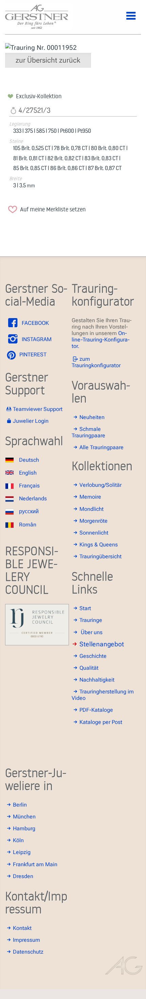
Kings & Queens (98, 544)
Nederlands (33, 498)
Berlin (20, 805)
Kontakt (22, 928)
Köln (18, 840)
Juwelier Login (31, 421)
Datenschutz (28, 952)
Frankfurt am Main (35, 864)
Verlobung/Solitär (100, 485)
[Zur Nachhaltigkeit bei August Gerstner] (37, 643)
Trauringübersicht (100, 556)
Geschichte (93, 656)
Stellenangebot (101, 644)
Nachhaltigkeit (96, 680)
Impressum (26, 940)
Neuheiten (92, 417)
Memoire (90, 497)
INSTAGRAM (36, 339)
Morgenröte (93, 521)
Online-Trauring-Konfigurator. (101, 339)
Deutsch (29, 460)
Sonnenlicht (93, 532)
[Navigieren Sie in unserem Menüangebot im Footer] (125, 20)
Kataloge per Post (100, 722)
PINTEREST (32, 354)
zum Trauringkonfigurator (96, 362)
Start (85, 608)
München (24, 816)
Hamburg (24, 828)
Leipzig (22, 852)
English (28, 473)
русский (29, 511)
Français (29, 485)
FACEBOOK (34, 323)
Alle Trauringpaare (101, 447)
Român (27, 524)
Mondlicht (91, 509)
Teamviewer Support (37, 409)
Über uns (92, 632)
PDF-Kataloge (96, 710)
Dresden (23, 876)
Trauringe (90, 620)
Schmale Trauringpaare (88, 432)
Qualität (88, 668)
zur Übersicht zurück (48, 60)
